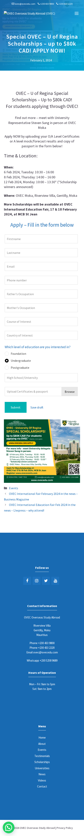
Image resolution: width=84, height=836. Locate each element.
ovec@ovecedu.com (25, 3)
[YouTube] (55, 581)
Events (13, 488)
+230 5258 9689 (48, 660)
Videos (42, 780)
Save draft (36, 407)
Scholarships (42, 762)
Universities (42, 768)
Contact (42, 786)
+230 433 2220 (65, 3)
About (42, 744)
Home (42, 737)
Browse (70, 392)
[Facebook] (27, 581)
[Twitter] (46, 581)
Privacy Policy (65, 828)
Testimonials (42, 756)
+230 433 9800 (47, 3)
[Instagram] (36, 581)
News (42, 774)
